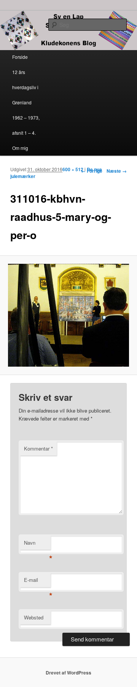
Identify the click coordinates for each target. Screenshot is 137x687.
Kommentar (38, 448)
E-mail (37, 581)
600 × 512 (72, 169)
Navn (37, 544)
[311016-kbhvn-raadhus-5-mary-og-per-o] (68, 315)
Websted (33, 617)
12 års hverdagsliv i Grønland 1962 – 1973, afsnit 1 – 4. (26, 102)
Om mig (20, 148)
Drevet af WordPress (68, 672)
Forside (20, 57)
